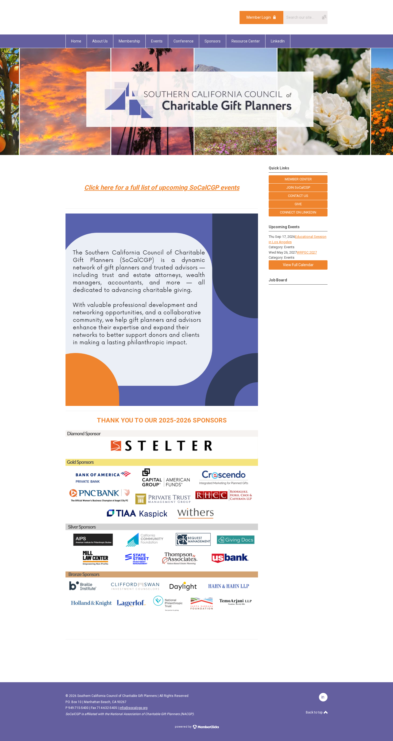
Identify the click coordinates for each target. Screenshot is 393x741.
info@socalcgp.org (134, 708)
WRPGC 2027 (307, 252)
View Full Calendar (298, 265)
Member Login (258, 17)
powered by (183, 726)
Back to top (314, 712)
